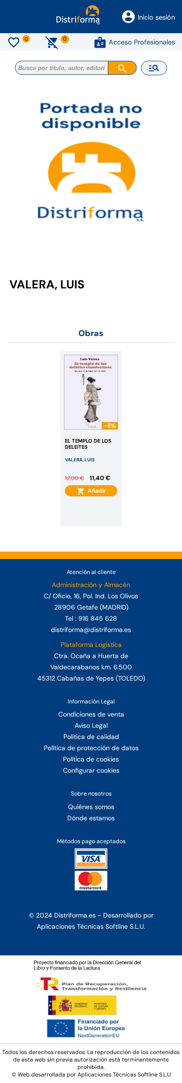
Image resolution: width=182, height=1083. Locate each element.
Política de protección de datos (91, 748)
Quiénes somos (91, 807)
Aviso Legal (91, 725)
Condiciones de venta (91, 714)
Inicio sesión (156, 17)
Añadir (95, 491)
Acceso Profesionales (142, 42)
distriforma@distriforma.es (91, 629)
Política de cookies (91, 759)
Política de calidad (91, 736)
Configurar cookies (91, 770)
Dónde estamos (91, 818)
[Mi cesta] (52, 42)
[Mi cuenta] (100, 42)
